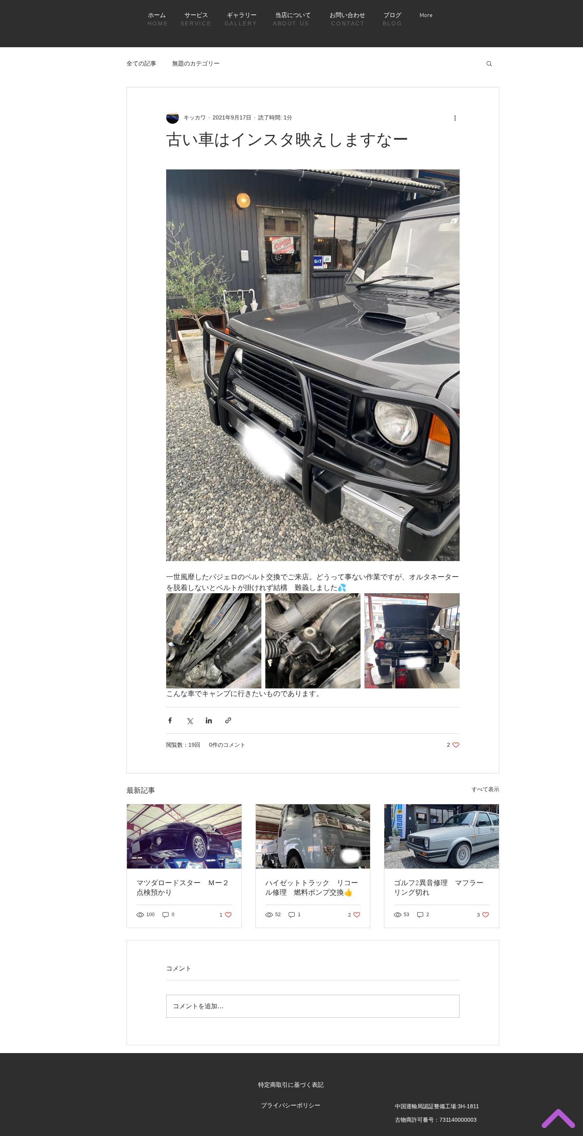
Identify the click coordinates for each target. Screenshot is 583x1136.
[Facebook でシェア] (170, 720)
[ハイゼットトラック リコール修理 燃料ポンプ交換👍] (313, 836)
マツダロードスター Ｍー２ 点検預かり (184, 888)
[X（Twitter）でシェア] (189, 720)
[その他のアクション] (455, 117)
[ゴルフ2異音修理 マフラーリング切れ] (441, 836)
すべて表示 (485, 789)
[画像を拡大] (213, 640)
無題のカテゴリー (196, 63)
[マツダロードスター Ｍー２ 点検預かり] (184, 836)
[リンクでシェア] (228, 720)
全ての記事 (141, 63)
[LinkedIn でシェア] (209, 720)
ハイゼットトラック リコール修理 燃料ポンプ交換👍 (311, 888)
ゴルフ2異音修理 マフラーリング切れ (438, 888)
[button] (489, 63)
